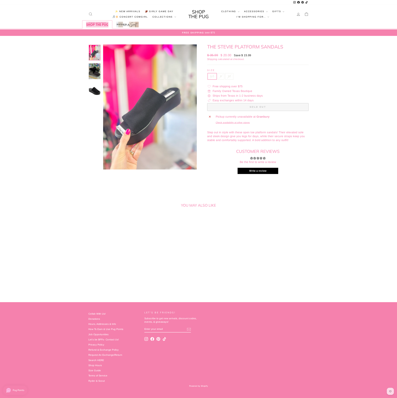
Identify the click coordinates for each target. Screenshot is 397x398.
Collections (163, 17)
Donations (94, 319)
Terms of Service (97, 375)
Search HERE (96, 360)
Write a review (257, 170)
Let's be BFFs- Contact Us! (103, 339)
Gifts (277, 11)
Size (211, 70)
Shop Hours (95, 365)
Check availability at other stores (233, 122)
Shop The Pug (198, 14)
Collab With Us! (97, 313)
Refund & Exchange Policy (103, 349)
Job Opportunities (98, 334)
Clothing (229, 11)
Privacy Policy (96, 344)
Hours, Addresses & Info (102, 324)
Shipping (212, 59)
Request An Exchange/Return (105, 355)
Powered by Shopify (198, 386)
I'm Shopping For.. (251, 17)
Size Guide (94, 370)
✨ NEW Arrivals (127, 11)
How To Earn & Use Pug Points (105, 329)
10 (229, 76)
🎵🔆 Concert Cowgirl (130, 17)
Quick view (115, 264)
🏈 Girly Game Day (159, 11)
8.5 (212, 76)
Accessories (254, 11)
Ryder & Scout (96, 381)
